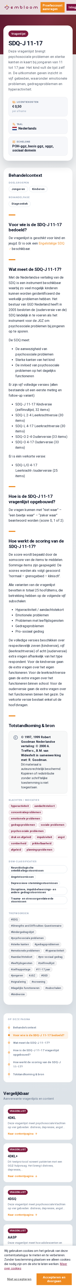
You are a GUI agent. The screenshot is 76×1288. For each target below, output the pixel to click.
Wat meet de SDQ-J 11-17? (31, 1042)
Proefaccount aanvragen (52, 7)
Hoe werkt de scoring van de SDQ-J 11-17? (37, 1064)
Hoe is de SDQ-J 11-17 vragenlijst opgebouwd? (36, 1052)
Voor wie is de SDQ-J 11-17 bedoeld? (38, 1035)
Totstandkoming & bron (28, 1074)
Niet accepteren (19, 1279)
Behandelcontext (24, 1027)
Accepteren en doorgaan (54, 1279)
